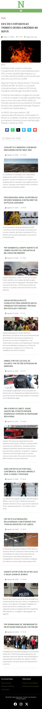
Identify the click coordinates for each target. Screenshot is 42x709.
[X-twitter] (26, 704)
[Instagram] (21, 704)
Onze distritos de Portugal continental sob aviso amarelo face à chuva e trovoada (19, 471)
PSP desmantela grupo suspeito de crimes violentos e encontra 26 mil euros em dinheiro (21, 250)
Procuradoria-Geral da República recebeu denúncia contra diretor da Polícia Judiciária (20, 200)
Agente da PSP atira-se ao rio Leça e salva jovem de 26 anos (21, 573)
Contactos (5, 689)
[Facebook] (15, 704)
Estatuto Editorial (7, 686)
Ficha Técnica (6, 683)
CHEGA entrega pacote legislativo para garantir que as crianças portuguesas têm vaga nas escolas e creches (20, 304)
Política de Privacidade (30, 686)
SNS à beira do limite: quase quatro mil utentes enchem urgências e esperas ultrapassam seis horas (20, 412)
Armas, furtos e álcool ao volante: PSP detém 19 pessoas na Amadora (20, 363)
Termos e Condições (30, 683)
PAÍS (3, 18)
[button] (21, 10)
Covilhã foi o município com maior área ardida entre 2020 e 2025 (20, 149)
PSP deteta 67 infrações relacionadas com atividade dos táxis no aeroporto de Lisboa (20, 521)
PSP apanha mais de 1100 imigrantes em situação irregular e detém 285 (21, 626)
